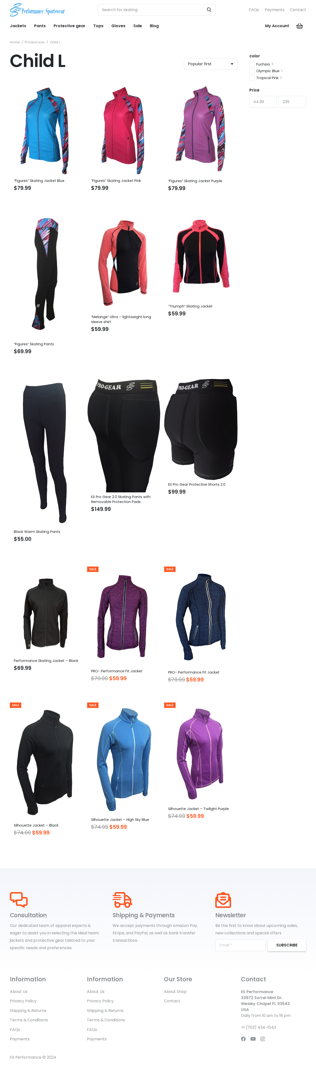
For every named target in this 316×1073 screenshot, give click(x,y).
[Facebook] (243, 1038)
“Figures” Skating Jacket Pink (116, 180)
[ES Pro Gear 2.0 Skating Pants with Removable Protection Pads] (123, 382)
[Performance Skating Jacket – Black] (46, 570)
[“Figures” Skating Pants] (46, 214)
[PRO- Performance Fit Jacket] (123, 570)
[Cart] (299, 26)
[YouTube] (253, 1038)
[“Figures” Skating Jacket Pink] (123, 85)
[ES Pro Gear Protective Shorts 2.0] (200, 382)
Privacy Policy (23, 1001)
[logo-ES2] (37, 10)
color (254, 56)
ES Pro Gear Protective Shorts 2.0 (196, 484)
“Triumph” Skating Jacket (190, 306)
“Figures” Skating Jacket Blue (39, 180)
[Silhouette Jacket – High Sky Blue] (123, 706)
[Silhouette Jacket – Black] (46, 706)
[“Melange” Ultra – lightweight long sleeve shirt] (123, 214)
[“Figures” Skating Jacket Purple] (200, 85)
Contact (298, 10)
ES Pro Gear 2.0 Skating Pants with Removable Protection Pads (121, 499)
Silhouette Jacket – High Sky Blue (120, 819)
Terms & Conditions (29, 1020)
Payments (274, 10)
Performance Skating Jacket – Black (46, 660)
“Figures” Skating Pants (34, 344)
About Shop (175, 991)
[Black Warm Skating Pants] (46, 382)
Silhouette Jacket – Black (36, 825)
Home (15, 42)
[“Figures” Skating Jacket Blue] (46, 85)
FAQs (254, 10)
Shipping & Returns (28, 1010)
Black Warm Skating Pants (37, 531)
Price (254, 90)
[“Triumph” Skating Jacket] (200, 214)
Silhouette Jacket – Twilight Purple (198, 808)
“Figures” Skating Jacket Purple (195, 180)
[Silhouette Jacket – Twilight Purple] (200, 706)
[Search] (209, 9)
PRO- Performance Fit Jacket (116, 671)
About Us (18, 991)
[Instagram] (262, 1039)
